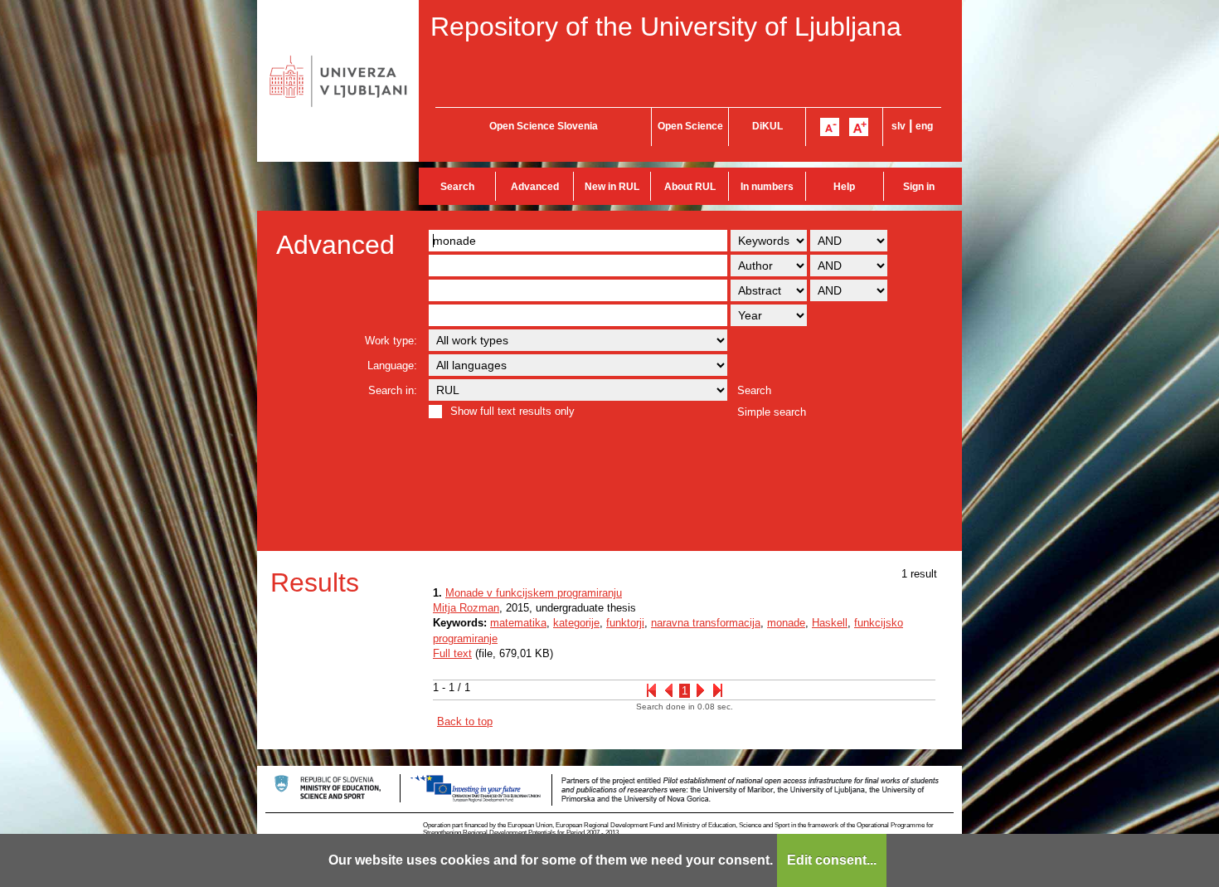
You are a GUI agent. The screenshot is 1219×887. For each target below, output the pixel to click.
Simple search (771, 412)
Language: (392, 365)
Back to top (465, 721)
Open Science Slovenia (543, 126)
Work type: (391, 340)
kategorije (576, 623)
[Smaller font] (829, 127)
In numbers (767, 187)
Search (457, 187)
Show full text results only (512, 411)
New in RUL (612, 187)
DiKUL (767, 126)
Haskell (829, 623)
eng (924, 126)
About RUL (690, 187)
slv (898, 126)
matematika (518, 623)
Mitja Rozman (466, 608)
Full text (452, 653)
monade (786, 623)
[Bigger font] (858, 127)
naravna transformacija (705, 623)
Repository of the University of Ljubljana (665, 26)
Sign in (919, 187)
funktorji (625, 623)
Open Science (690, 126)
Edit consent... (832, 860)
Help (844, 187)
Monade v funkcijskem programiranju (533, 593)
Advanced (535, 187)
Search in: (392, 390)
